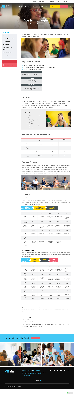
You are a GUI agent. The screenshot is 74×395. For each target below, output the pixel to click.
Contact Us (54, 6)
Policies (19, 386)
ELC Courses (27, 6)
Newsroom (35, 1)
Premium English (6, 44)
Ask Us (35, 338)
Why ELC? (20, 6)
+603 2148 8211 (36, 370)
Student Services (44, 6)
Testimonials (52, 1)
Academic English (6, 41)
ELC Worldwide (35, 6)
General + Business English (8, 38)
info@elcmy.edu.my (27, 370)
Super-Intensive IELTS (7, 52)
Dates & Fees (41, 1)
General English (6, 35)
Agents (57, 1)
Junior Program (6, 55)
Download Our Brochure (9, 65)
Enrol (64, 6)
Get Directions (27, 375)
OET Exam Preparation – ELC (9, 58)
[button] (67, 1)
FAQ (47, 1)
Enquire (6, 62)
